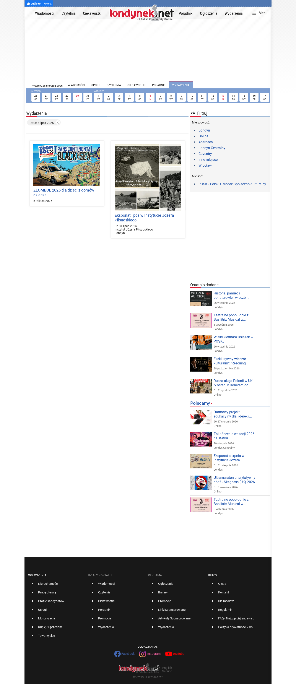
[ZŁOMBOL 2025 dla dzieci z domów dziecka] (66, 165)
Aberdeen (205, 142)
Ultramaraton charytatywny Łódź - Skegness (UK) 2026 (234, 480)
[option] (56, 585)
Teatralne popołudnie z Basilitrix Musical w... (231, 317)
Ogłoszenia (37, 575)
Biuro (212, 575)
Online (203, 136)
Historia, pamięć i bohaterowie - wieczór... (231, 295)
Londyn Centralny (211, 148)
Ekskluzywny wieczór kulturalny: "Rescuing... (231, 361)
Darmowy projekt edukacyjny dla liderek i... (233, 414)
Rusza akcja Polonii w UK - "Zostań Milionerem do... (234, 383)
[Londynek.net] (141, 13)
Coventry (205, 154)
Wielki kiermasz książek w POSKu (233, 339)
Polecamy (200, 403)
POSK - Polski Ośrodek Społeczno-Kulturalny (232, 184)
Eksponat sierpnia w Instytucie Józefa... (229, 458)
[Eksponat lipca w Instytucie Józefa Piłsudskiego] (148, 177)
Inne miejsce (208, 160)
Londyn (204, 130)
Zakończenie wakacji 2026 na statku (234, 436)
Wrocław (205, 165)
